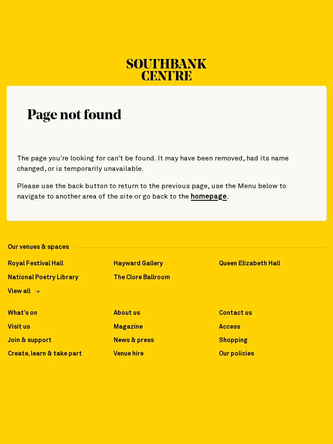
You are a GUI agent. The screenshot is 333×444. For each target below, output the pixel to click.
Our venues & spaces (38, 247)
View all (19, 291)
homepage (209, 196)
